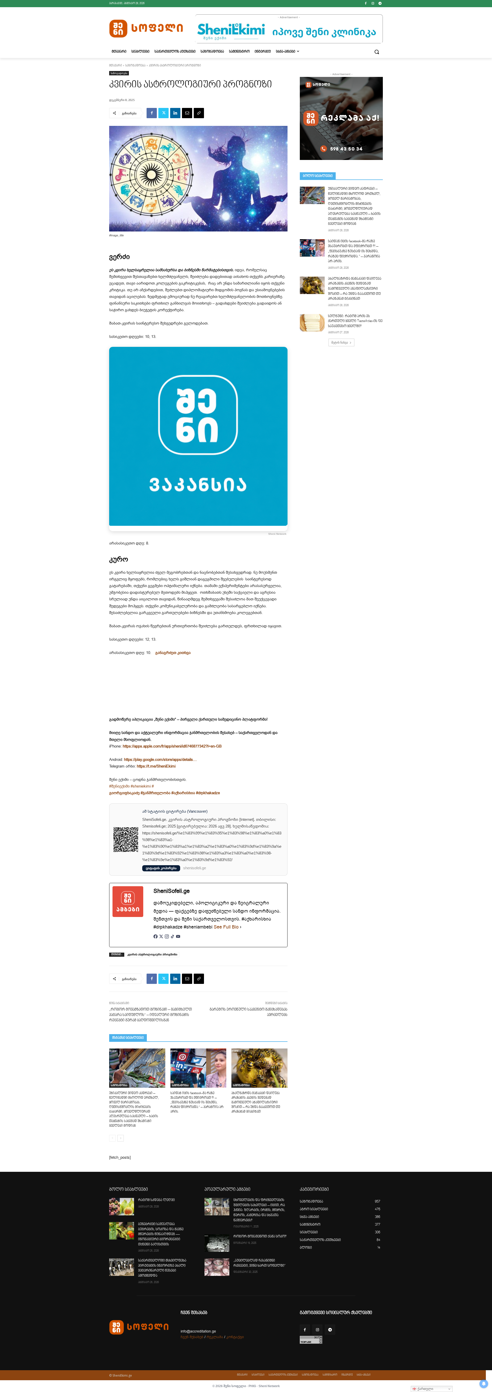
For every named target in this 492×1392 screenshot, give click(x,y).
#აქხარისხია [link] (183, 792)
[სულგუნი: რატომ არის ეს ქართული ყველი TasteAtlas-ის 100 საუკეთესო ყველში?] (312, 322)
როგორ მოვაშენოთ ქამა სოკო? (259, 1236)
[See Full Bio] (241, 927)
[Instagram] (373, 4)
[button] (377, 52)
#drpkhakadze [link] (208, 792)
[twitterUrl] (161, 939)
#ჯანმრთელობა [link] (155, 792)
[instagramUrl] (167, 939)
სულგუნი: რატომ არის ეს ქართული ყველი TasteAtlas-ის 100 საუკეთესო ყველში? (355, 321)
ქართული (424, 1389)
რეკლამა (215, 1337)
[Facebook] (366, 4)
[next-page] (120, 1138)
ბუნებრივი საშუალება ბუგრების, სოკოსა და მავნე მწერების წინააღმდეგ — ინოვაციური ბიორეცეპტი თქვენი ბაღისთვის (160, 1234)
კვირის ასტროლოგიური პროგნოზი (152, 954)
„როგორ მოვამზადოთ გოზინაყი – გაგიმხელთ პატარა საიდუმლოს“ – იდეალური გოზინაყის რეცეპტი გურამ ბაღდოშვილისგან (150, 1015)
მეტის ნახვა (339, 342)
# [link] (153, 786)
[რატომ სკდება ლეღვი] (121, 1206)
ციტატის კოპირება (161, 868)
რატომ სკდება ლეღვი (156, 1200)
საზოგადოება (135, 65)
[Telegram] (380, 4)
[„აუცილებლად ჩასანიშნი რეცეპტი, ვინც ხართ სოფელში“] (216, 1267)
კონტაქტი (235, 1337)
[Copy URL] (199, 113)
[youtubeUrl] (178, 939)
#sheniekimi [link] (141, 786)
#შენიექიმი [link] (119, 786)
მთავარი (115, 65)
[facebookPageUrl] (155, 939)
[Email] (187, 113)
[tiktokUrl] (172, 939)
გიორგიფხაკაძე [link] (124, 792)
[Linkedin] (175, 113)
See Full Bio (226, 927)
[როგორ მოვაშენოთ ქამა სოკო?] (216, 1243)
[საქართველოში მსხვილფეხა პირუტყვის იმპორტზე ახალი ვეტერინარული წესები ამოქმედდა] (121, 1267)
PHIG (252, 1386)
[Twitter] (163, 113)
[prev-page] (112, 1138)
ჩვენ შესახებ (192, 1337)
